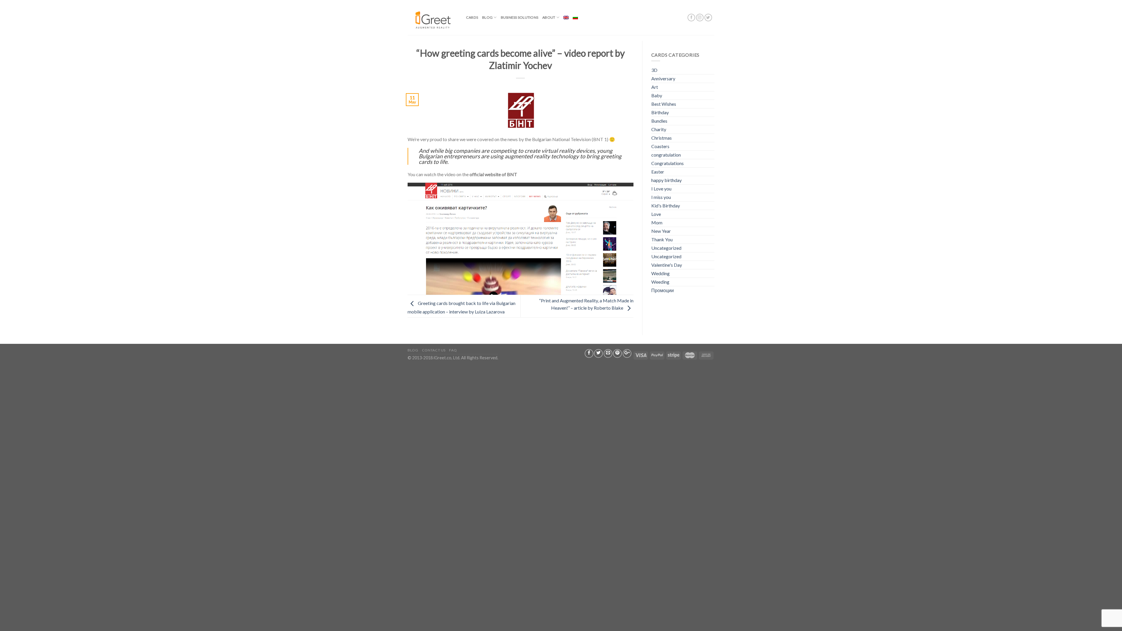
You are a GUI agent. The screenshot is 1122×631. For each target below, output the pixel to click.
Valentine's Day (666, 265)
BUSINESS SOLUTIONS (519, 17)
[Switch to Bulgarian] (575, 17)
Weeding (660, 282)
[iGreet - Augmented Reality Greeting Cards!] (432, 17)
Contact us (434, 350)
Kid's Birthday (665, 205)
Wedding (660, 273)
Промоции (662, 290)
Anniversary (663, 78)
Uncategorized (666, 248)
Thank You (662, 239)
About (548, 17)
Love (656, 214)
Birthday (660, 112)
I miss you (661, 197)
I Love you (661, 188)
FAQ (453, 350)
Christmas (661, 138)
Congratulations (667, 163)
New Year (661, 231)
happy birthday (666, 180)
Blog (487, 17)
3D (654, 70)
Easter (657, 171)
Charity (658, 129)
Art (654, 87)
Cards (472, 17)
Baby (656, 95)
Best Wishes (663, 104)
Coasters (660, 146)
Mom (656, 222)
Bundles (659, 121)
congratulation (666, 154)
